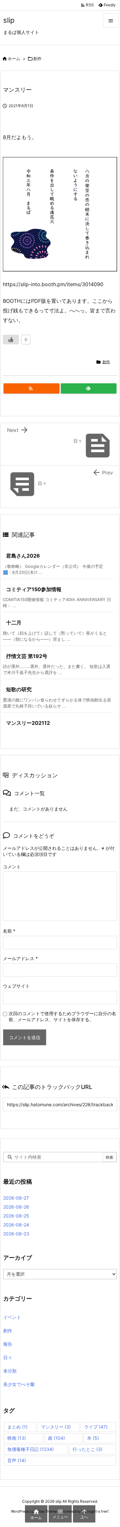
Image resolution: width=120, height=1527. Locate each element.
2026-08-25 (16, 1215)
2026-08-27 (16, 1198)
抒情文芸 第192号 (26, 656)
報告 (7, 1344)
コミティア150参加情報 (33, 589)
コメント (12, 866)
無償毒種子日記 (30, 1449)
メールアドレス (20, 958)
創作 (37, 58)
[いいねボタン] (11, 339)
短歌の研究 (19, 689)
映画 (16, 1438)
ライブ (96, 1426)
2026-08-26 (16, 1207)
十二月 (13, 622)
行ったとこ (87, 1449)
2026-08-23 (16, 1233)
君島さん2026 (23, 555)
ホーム (14, 58)
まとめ (17, 1426)
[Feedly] (89, 388)
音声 (16, 1460)
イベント (12, 1317)
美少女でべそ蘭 (19, 1384)
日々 (7, 1357)
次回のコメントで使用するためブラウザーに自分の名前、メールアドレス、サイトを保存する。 (62, 1016)
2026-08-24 (16, 1224)
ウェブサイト (16, 986)
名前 (9, 931)
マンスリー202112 (28, 723)
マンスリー (56, 1426)
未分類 (10, 1371)
